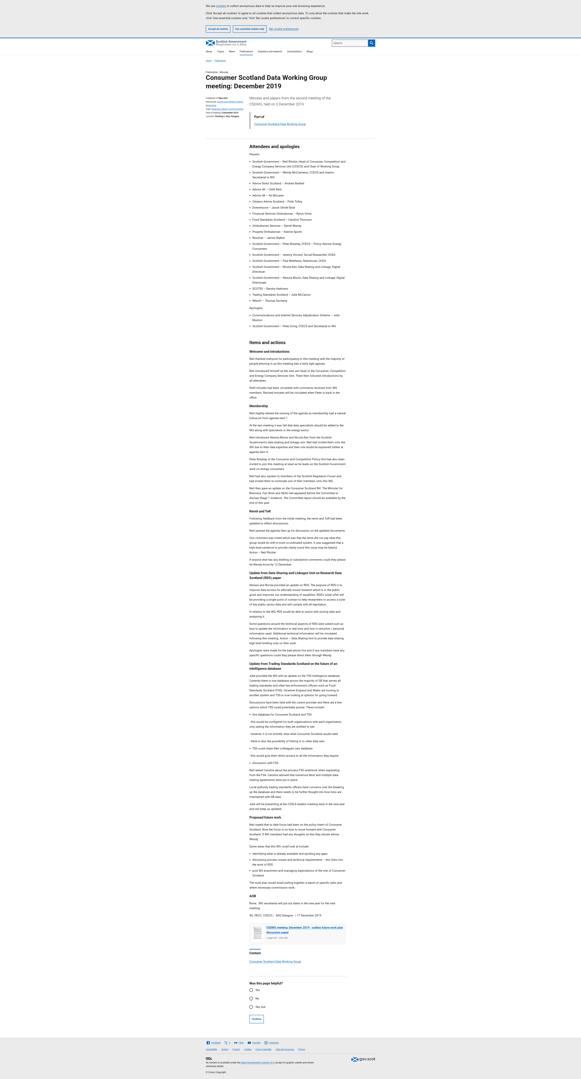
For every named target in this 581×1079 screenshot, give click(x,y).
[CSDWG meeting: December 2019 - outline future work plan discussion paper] (258, 933)
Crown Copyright (263, 1049)
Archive (224, 1049)
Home (208, 60)
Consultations (294, 51)
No (257, 998)
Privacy (301, 1049)
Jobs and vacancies (285, 1049)
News (232, 51)
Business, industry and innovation (227, 109)
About (209, 51)
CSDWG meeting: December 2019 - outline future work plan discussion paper (304, 930)
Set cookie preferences (284, 29)
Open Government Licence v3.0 (257, 1062)
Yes (257, 990)
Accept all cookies (218, 29)
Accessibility (211, 1049)
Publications (246, 51)
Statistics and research (270, 51)
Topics (220, 51)
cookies (221, 6)
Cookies (247, 1049)
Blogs (310, 51)
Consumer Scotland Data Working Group (280, 124)
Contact (236, 1049)
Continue (256, 1019)
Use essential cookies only (249, 29)
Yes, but (260, 1007)
